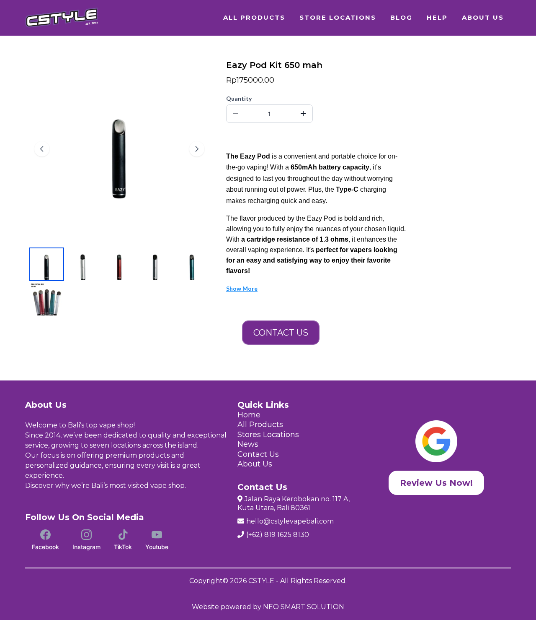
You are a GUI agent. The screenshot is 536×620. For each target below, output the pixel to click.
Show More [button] (242, 288)
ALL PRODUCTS (254, 17)
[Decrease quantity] (235, 113)
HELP (437, 17)
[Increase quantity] (303, 113)
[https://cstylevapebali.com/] (62, 18)
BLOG (401, 17)
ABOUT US (483, 17)
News (247, 444)
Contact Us (258, 454)
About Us (254, 464)
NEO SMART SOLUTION (303, 607)
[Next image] (196, 148)
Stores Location (266, 434)
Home (248, 414)
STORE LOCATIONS (337, 17)
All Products (260, 424)
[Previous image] (41, 148)
